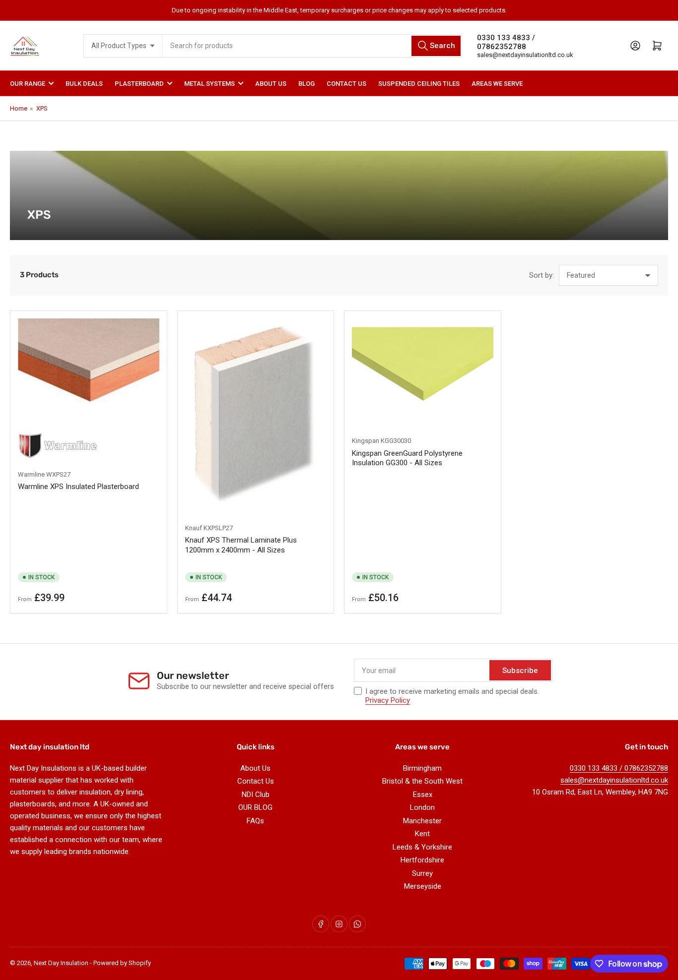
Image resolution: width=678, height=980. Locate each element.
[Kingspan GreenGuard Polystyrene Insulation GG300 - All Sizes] (422, 372)
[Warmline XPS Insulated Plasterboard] (88, 389)
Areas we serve (497, 83)
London (422, 807)
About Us (270, 83)
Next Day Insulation (61, 963)
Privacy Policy (387, 700)
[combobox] (312, 46)
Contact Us (346, 83)
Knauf (193, 528)
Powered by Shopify (122, 963)
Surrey (422, 873)
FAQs (255, 820)
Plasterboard (139, 83)
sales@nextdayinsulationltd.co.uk (525, 55)
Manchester (422, 820)
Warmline (31, 474)
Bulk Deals (84, 83)
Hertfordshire (422, 860)
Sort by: (541, 275)
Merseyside (422, 886)
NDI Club (256, 794)
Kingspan (365, 440)
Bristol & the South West (422, 781)
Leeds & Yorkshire (422, 847)
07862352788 (501, 46)
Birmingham (422, 768)
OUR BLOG (255, 807)
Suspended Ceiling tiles (419, 83)
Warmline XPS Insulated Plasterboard (78, 486)
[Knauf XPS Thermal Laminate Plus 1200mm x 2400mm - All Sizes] (256, 415)
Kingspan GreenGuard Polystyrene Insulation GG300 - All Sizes (407, 458)
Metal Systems (209, 83)
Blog (306, 83)
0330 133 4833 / (506, 37)
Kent (422, 833)
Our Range (27, 83)
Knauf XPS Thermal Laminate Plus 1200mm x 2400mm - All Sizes (241, 545)
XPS (42, 108)
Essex (422, 794)
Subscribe (520, 670)
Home (18, 108)
